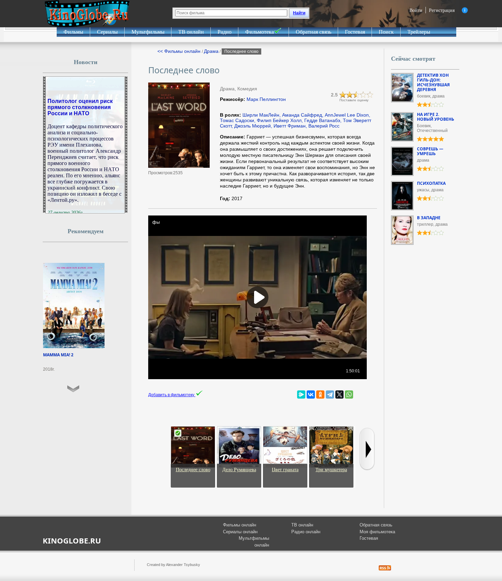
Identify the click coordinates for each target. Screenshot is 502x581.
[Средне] (356, 94)
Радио (225, 32)
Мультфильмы (148, 32)
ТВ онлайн (191, 32)
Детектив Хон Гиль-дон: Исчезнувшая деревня (433, 82)
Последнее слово (193, 469)
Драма (211, 51)
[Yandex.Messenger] (301, 394)
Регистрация (442, 10)
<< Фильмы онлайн (179, 51)
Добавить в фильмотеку (171, 394)
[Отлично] (370, 94)
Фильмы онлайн (239, 524)
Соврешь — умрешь (430, 151)
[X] (339, 394)
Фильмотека (259, 32)
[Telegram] (330, 394)
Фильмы (73, 32)
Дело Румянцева (239, 469)
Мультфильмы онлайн (254, 542)
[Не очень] (349, 94)
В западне (429, 218)
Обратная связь (313, 32)
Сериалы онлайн (240, 531)
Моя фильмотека (377, 531)
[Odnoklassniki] (320, 394)
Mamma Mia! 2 (58, 355)
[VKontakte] (311, 394)
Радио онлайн (305, 531)
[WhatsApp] (349, 394)
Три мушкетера (331, 469)
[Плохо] (342, 94)
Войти (415, 10)
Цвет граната (285, 469)
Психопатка (431, 183)
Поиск (386, 32)
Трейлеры (418, 32)
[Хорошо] (363, 94)
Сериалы (107, 32)
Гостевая (355, 32)
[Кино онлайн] (87, 13)
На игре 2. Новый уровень (435, 116)
